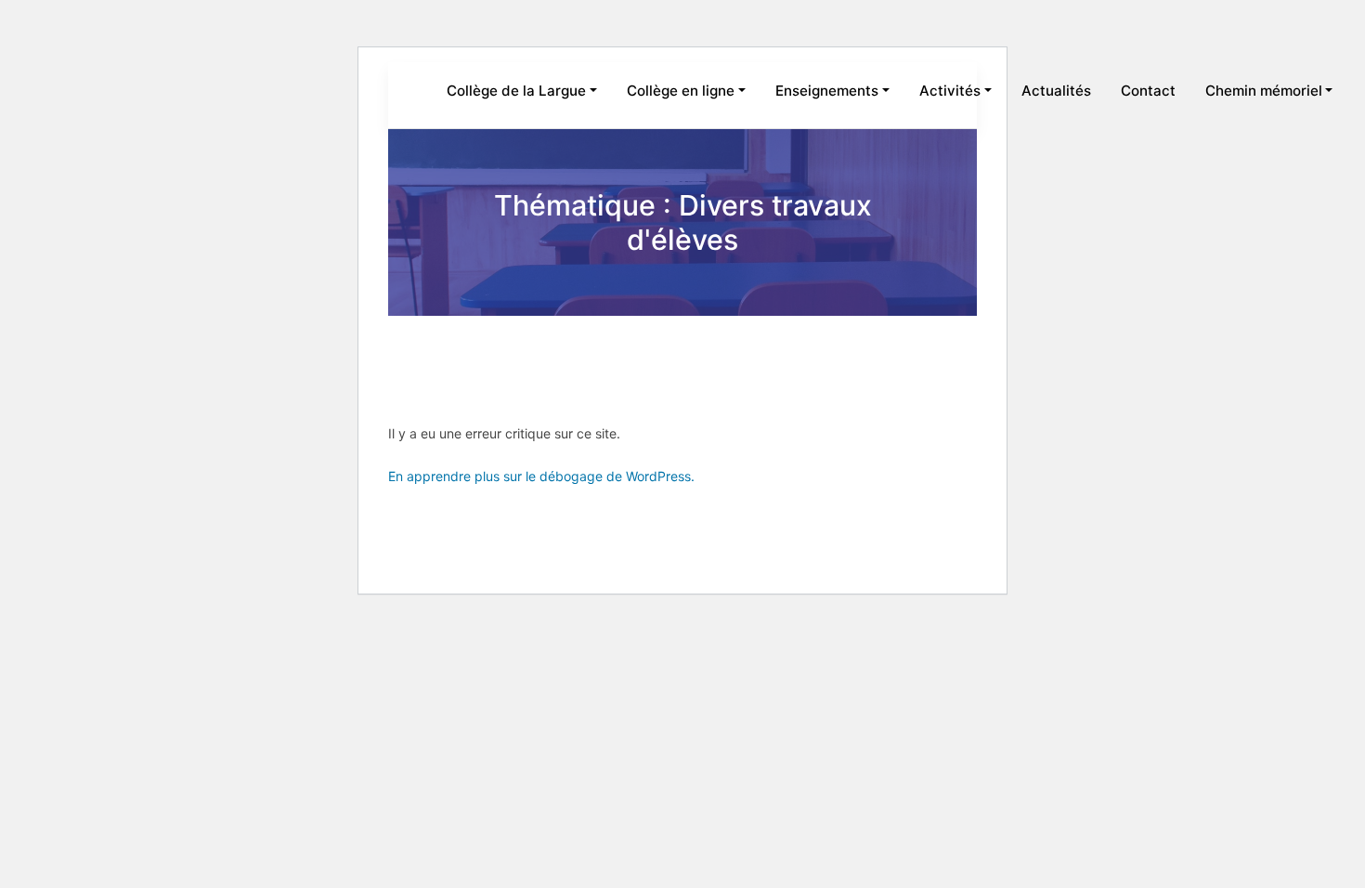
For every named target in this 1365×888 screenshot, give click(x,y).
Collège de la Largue (516, 90)
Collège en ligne (680, 90)
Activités (950, 90)
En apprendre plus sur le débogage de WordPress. (541, 476)
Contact (1148, 90)
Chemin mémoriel (1263, 90)
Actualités (1056, 90)
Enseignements (826, 90)
